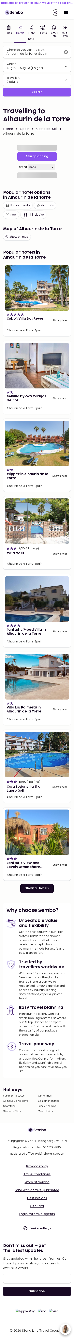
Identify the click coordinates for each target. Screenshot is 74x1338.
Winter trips (45, 1095)
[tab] (8, 33)
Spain (24, 129)
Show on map (18, 236)
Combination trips (48, 1101)
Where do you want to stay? (26, 50)
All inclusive (36, 214)
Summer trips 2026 (14, 1095)
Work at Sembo (37, 1182)
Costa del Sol (46, 129)
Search (37, 92)
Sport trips (9, 1106)
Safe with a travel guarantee (37, 1190)
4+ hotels (47, 205)
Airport (23, 167)
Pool (13, 214)
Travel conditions (37, 1174)
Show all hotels (37, 888)
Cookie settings (40, 1228)
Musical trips (45, 1111)
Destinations (37, 1198)
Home (8, 129)
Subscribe (37, 1291)
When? (11, 64)
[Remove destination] (66, 52)
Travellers (13, 78)
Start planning (37, 156)
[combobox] (34, 54)
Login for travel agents (37, 1214)
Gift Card (37, 1206)
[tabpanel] (37, 71)
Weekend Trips (12, 1111)
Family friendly (20, 205)
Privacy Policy (37, 1166)
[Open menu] (66, 12)
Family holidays (47, 1106)
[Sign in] (56, 12)
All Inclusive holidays (15, 1101)
